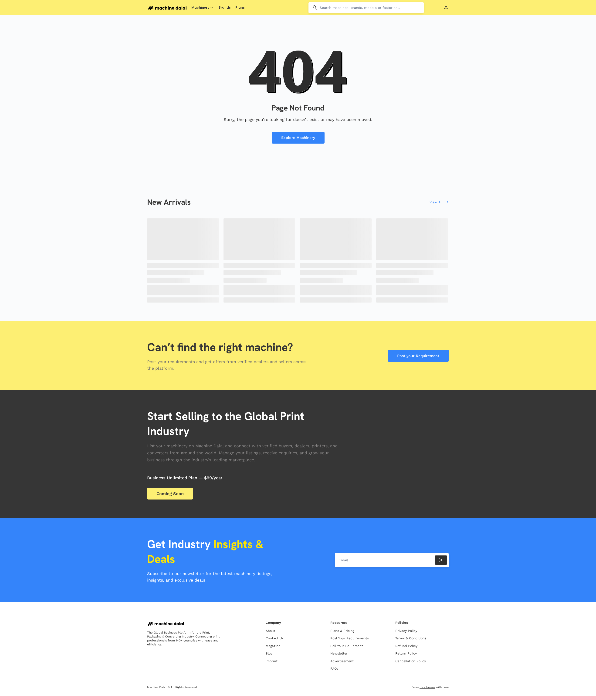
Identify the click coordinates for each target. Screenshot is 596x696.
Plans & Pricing (342, 631)
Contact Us (275, 638)
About (270, 631)
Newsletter (339, 653)
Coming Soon (170, 493)
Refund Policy (406, 646)
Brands (225, 7)
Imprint (272, 661)
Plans (240, 7)
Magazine (273, 646)
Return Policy (406, 653)
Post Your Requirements (349, 638)
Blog (269, 653)
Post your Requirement (418, 356)
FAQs (334, 668)
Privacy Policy (406, 631)
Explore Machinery (298, 137)
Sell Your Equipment (346, 646)
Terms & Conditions (410, 638)
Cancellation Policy (410, 661)
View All (439, 202)
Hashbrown (427, 687)
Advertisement (342, 661)
